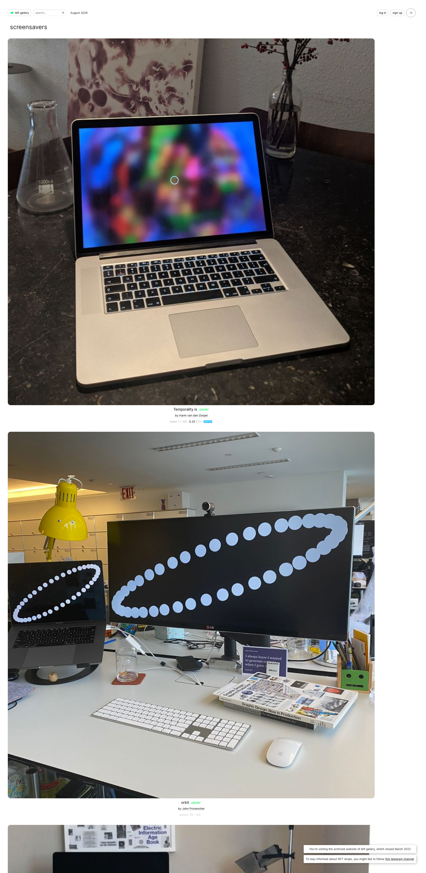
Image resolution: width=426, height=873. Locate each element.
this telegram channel (399, 859)
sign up (397, 12)
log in (382, 12)
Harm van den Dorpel (193, 415)
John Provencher (193, 808)
